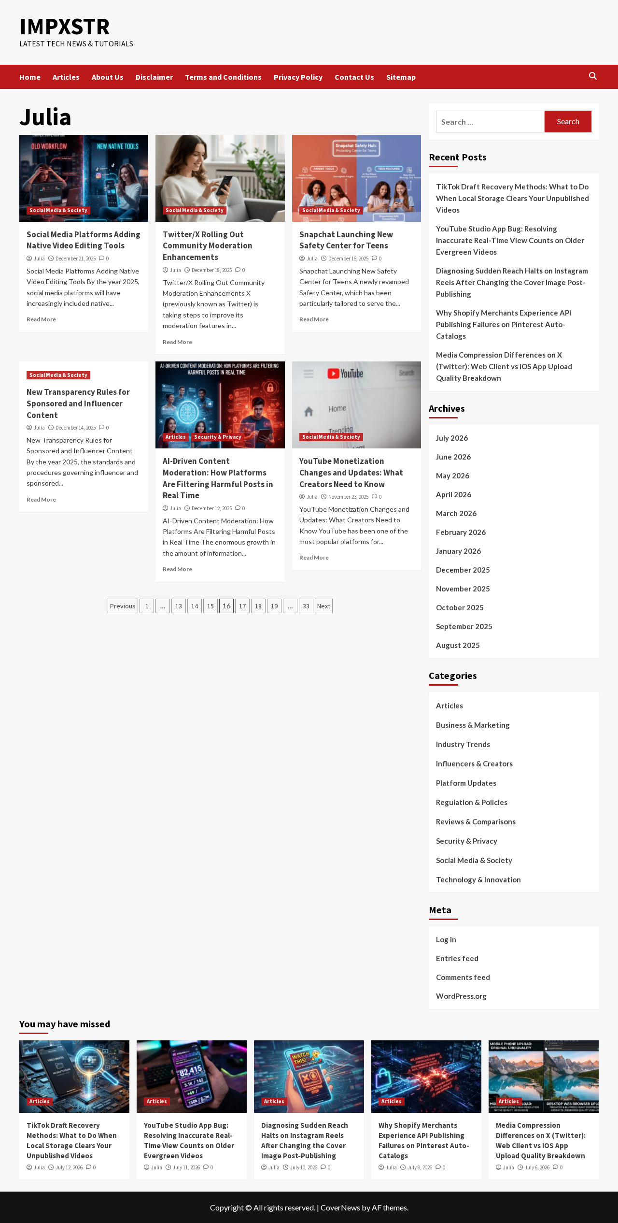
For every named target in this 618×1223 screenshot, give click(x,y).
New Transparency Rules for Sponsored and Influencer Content (78, 403)
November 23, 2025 (348, 496)
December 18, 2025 (212, 270)
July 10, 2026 (303, 1167)
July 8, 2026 (419, 1167)
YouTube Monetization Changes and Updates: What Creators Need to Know (351, 472)
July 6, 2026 (537, 1167)
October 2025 (460, 607)
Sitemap (401, 77)
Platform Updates (466, 782)
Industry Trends (463, 744)
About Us (108, 77)
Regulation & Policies (471, 802)
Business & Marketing (473, 724)
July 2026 (452, 437)
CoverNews (340, 1207)
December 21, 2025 (76, 258)
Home (30, 77)
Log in (446, 939)
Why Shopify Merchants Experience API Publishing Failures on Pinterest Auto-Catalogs (503, 324)
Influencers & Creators (474, 763)
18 (258, 606)
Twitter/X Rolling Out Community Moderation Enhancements (208, 246)
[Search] (593, 76)
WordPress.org (461, 996)
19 (274, 606)
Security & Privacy (217, 436)
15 (210, 606)
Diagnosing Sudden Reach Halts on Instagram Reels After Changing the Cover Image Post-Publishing (512, 282)
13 (178, 606)
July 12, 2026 (69, 1167)
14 (194, 606)
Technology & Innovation (478, 879)
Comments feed (463, 977)
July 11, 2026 (186, 1167)
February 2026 (461, 532)
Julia (39, 258)
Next (323, 606)
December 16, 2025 (348, 258)
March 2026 (456, 513)
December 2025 (463, 569)
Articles (66, 77)
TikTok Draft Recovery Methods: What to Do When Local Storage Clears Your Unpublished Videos (512, 198)
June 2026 (453, 456)
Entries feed (457, 958)
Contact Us (354, 77)
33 (306, 606)
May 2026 (452, 475)
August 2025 (458, 645)
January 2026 (458, 551)
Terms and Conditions (223, 77)
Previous (123, 606)
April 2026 (453, 494)
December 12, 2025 (212, 508)
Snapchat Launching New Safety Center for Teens (346, 240)
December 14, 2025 (76, 427)
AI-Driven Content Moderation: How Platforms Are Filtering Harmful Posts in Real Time (218, 478)
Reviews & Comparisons (476, 821)
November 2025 (463, 588)
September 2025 (464, 626)
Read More (41, 319)
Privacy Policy (298, 77)
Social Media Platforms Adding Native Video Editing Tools (83, 240)
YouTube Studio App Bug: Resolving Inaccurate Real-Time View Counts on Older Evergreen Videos (510, 240)
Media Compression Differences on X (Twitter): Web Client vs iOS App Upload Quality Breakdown (504, 366)
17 (242, 606)
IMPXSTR (64, 26)
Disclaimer (154, 77)
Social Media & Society (58, 210)
